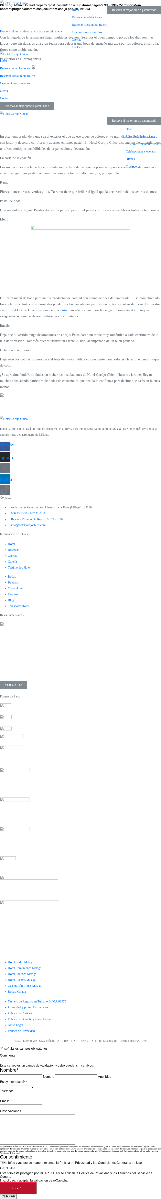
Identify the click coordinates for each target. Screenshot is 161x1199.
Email (4, 1101)
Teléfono (6, 1091)
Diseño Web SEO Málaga (39, 1040)
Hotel (75, 9)
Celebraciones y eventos (87, 32)
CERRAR (8, 1196)
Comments (7, 1055)
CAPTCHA (8, 1168)
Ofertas (76, 39)
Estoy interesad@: (13, 1081)
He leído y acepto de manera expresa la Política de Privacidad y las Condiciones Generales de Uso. (73, 1162)
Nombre (48, 1076)
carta (63, 310)
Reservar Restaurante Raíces (89, 24)
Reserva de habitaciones (87, 17)
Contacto (77, 47)
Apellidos (104, 1076)
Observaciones (10, 1111)
